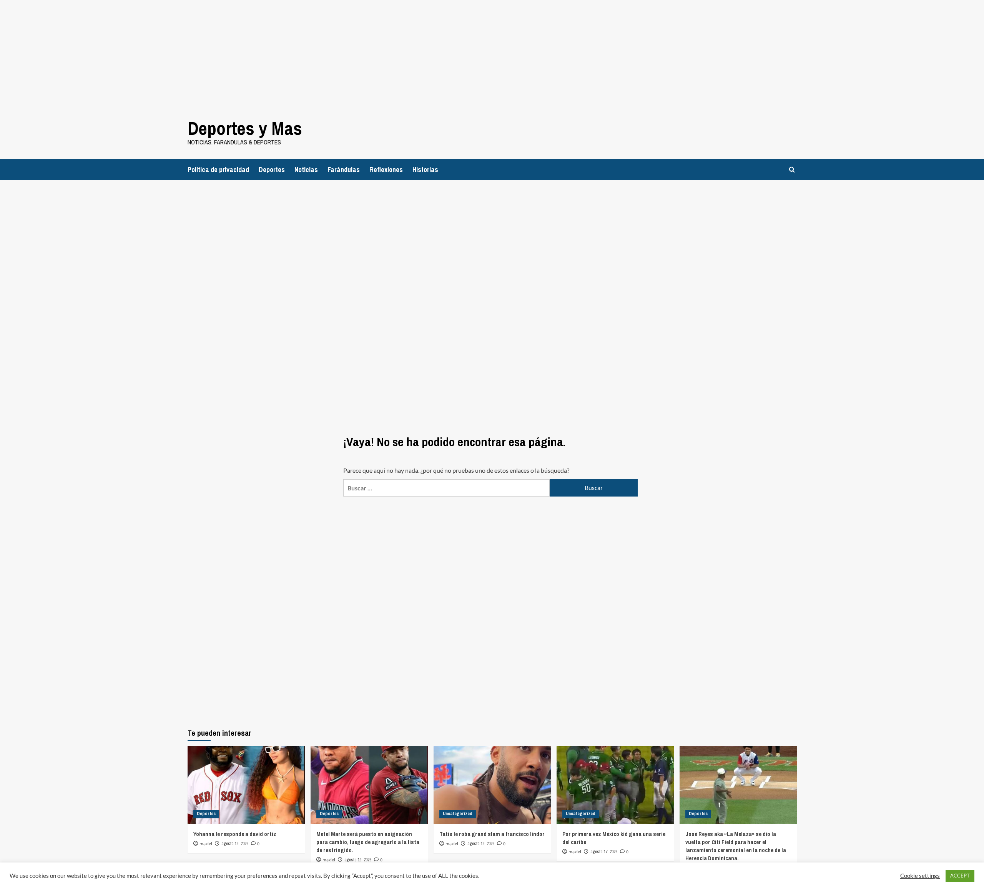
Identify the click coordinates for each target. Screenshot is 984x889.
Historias (425, 169)
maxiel (205, 844)
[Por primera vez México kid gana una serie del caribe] (615, 785)
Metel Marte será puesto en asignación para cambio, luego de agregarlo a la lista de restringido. (367, 842)
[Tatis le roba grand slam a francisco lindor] (492, 785)
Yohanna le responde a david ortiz (234, 834)
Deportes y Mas (245, 128)
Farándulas (343, 169)
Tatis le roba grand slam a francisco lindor (492, 834)
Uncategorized (457, 814)
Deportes (272, 169)
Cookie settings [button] (920, 875)
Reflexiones (386, 169)
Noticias (306, 169)
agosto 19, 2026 (234, 844)
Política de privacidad (218, 169)
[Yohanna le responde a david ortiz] (246, 785)
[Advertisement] (230, 54)
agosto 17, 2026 (603, 852)
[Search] (792, 169)
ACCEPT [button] (960, 875)
